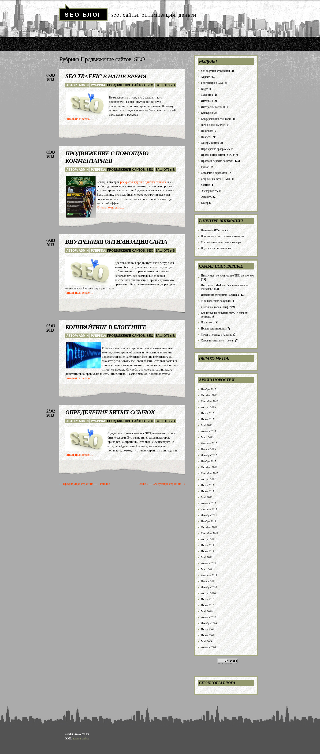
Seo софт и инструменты (215, 70)
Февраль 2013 (209, 443)
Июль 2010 (207, 599)
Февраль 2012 (209, 509)
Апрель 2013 (208, 431)
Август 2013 (208, 407)
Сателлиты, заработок (214, 172)
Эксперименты (209, 191)
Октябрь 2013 (209, 395)
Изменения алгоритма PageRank (220, 294)
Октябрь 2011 (209, 527)
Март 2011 (207, 569)
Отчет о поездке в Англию (216, 334)
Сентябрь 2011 (209, 533)
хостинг (205, 184)
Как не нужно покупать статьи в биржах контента (224, 314)
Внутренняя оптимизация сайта (116, 241)
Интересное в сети (211, 107)
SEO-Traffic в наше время (105, 76)
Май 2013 (206, 425)
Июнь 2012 (207, 491)
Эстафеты (206, 196)
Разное (205, 167)
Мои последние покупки (215, 301)
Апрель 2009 (208, 647)
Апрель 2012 (208, 503)
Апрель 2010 (208, 617)
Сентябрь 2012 (209, 473)
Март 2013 (207, 437)
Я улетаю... (207, 322)
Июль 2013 (207, 413)
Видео (204, 89)
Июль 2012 (207, 485)
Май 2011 (206, 557)
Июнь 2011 (207, 551)
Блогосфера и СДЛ (212, 82)
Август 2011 (208, 539)
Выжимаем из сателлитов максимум (222, 236)
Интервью (207, 100)
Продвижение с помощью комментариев (106, 157)
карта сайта (81, 738)
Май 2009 (206, 641)
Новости (206, 137)
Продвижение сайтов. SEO (130, 85)
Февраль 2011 (209, 575)
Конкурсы (207, 112)
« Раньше (104, 483)
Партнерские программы (215, 149)
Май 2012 (206, 497)
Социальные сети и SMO (215, 179)
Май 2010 (206, 611)
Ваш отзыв (165, 85)
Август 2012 (208, 479)
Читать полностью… (79, 119)
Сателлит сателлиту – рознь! (217, 340)
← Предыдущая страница (76, 483)
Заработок (207, 94)
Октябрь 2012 (209, 467)
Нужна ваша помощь (213, 328)
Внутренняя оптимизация (216, 248)
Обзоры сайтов (210, 142)
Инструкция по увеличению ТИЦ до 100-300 (227, 275)
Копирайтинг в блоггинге (105, 327)
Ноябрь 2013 (208, 389)
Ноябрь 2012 (208, 461)
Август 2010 (208, 593)
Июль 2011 (207, 545)
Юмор (204, 203)
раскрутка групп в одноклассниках (143, 182)
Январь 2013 (208, 449)
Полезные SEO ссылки (214, 230)
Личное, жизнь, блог (213, 124)
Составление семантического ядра (221, 242)
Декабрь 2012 (209, 455)
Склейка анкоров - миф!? (216, 307)
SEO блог (83, 14)
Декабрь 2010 (209, 587)
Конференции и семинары (216, 119)
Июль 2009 (207, 629)
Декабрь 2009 (209, 623)
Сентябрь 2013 (209, 401)
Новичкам (207, 131)
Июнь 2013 (207, 419)
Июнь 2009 (207, 635)
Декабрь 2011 (209, 515)
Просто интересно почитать (217, 161)
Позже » (143, 483)
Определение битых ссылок (110, 412)
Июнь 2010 (207, 605)
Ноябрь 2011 (208, 521)
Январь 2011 (208, 581)
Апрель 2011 (208, 563)
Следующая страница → (169, 483)
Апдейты (206, 77)
